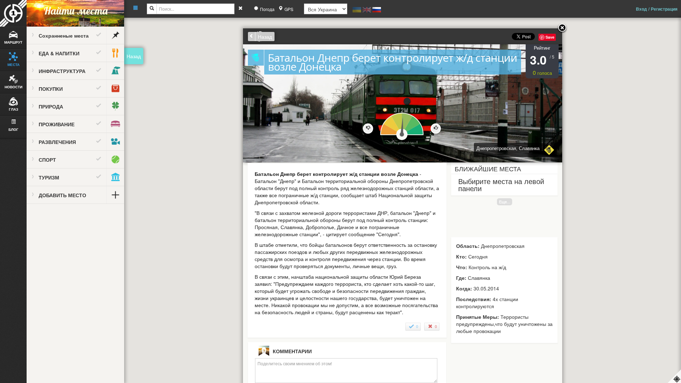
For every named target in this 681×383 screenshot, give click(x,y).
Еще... (504, 201)
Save (550, 37)
